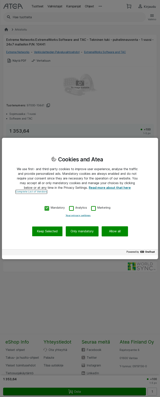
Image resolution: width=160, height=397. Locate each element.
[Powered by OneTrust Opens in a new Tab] (141, 252)
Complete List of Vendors (31, 191)
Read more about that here (110, 188)
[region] (80, 198)
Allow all (115, 231)
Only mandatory (82, 231)
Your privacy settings (78, 215)
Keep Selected (47, 231)
